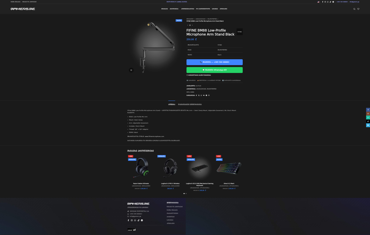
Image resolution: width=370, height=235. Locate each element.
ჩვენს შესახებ (172, 210)
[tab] (171, 103)
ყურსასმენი (146, 186)
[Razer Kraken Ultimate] (141, 168)
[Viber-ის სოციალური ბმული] (209, 95)
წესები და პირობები (175, 206)
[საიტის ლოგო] (23, 9)
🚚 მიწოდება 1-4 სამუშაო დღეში (209, 80)
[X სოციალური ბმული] (199, 95)
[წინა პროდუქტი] (187, 25)
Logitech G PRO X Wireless (170, 183)
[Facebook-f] (128, 220)
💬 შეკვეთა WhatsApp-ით (214, 70)
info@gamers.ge (135, 216)
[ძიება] (354, 9)
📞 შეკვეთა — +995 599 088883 (214, 62)
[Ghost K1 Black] (229, 168)
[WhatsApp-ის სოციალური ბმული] (327, 1)
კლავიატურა (204, 188)
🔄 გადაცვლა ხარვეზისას (231, 80)
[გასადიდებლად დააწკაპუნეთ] (131, 70)
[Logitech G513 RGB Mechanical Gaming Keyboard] (199, 168)
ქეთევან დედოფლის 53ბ (139, 211)
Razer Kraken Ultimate (141, 183)
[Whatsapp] (135, 220)
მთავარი (189, 19)
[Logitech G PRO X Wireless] (170, 168)
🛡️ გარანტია (191, 80)
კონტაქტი (171, 223)
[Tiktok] (138, 220)
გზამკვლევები (172, 213)
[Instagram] (132, 220)
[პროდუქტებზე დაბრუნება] (190, 25)
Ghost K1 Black (229, 183)
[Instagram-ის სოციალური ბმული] (325, 1)
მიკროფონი (212, 19)
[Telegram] (142, 220)
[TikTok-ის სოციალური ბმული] (330, 1)
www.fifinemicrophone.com (154, 136)
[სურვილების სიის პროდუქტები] (358, 9)
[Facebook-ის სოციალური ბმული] (323, 1)
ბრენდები (171, 217)
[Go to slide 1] (184, 193)
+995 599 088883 (136, 214)
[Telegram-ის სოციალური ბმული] (333, 1)
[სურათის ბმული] (138, 203)
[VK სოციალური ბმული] (203, 95)
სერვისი (170, 220)
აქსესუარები (200, 19)
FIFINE (240, 32)
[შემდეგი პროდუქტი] (192, 25)
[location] (224, 213)
